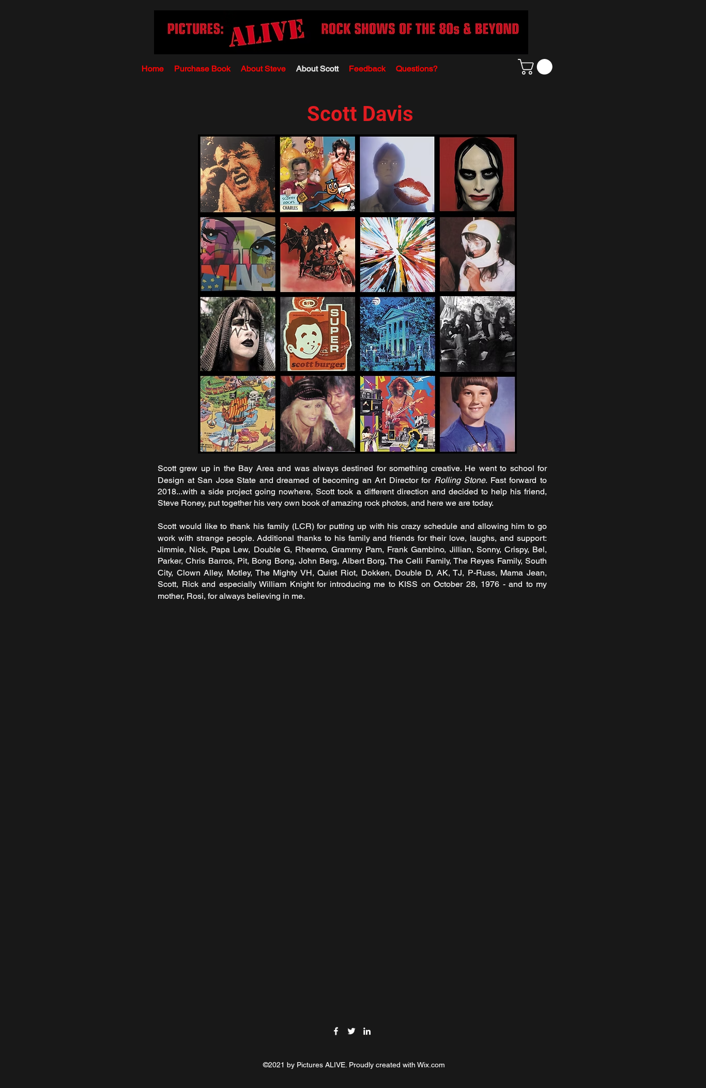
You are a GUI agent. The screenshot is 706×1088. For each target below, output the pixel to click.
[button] (537, 66)
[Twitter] (351, 1031)
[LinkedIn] (367, 1031)
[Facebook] (336, 1031)
